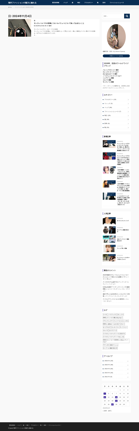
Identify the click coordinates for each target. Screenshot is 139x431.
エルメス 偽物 (107, 80)
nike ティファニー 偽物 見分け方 (123, 239)
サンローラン (115, 327)
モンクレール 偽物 (108, 82)
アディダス (106, 345)
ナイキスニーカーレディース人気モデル (114, 333)
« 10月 (105, 411)
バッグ (65, 2)
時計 (78, 2)
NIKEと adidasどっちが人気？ (111, 324)
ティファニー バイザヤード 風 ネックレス (123, 258)
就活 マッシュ (114, 345)
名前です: (106, 51)
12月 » (110, 411)
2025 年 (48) (108, 364)
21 (116, 401)
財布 (104, 2)
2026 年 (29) (108, 360)
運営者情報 (55, 2)
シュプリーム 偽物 (108, 78)
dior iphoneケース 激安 (110, 74)
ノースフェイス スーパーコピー (112, 76)
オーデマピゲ (106, 327)
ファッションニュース (117, 2)
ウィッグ (108, 103)
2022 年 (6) (108, 376)
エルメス (105, 330)
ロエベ (123, 324)
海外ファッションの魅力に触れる (22, 3)
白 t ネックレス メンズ (123, 220)
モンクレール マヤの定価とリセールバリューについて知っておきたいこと (59, 23)
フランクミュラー (108, 321)
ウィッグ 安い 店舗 (122, 248)
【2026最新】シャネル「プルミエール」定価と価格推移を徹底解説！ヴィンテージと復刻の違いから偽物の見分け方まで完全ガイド (123, 174)
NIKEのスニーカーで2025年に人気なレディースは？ (115, 341)
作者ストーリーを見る (116, 56)
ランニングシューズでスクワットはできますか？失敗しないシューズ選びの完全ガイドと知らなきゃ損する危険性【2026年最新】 (123, 160)
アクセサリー (88, 2)
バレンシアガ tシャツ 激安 (111, 70)
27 (112, 404)
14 (116, 397)
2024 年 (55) (108, 368)
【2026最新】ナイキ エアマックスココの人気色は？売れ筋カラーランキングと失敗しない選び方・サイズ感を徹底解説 (123, 187)
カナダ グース (113, 330)
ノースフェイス (112, 314)
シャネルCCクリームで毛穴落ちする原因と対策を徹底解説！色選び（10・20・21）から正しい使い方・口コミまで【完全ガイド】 (123, 200)
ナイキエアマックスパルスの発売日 (113, 299)
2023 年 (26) (108, 372)
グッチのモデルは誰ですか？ (111, 282)
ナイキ (105, 314)
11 (104, 397)
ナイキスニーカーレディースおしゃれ (113, 336)
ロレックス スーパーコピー (111, 72)
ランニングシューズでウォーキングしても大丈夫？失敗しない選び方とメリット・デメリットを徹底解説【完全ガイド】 (123, 147)
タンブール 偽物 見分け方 (123, 230)
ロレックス (120, 314)
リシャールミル (118, 321)
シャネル (126, 321)
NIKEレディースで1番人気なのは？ (113, 317)
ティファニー (123, 327)
